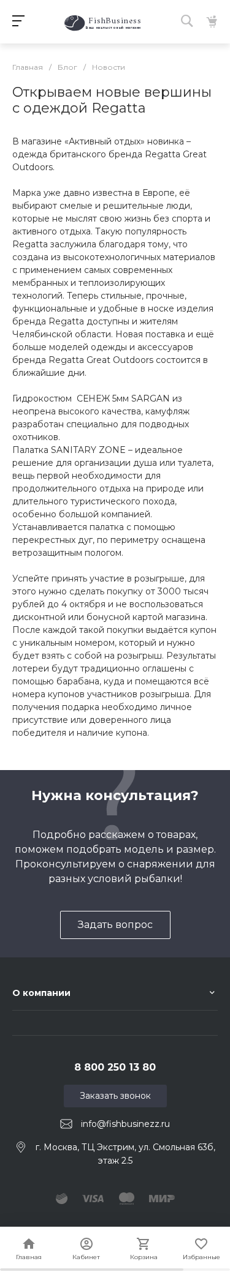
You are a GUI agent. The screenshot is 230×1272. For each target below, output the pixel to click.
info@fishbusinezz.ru (125, 1123)
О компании (41, 992)
